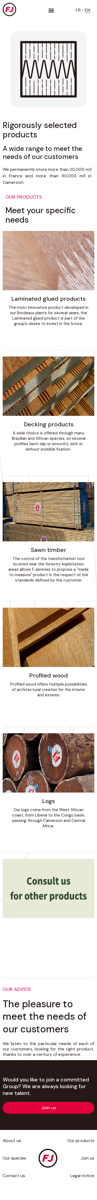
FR (78, 10)
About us (12, 1140)
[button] (51, 10)
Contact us (14, 1175)
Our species (14, 1158)
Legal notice (82, 1175)
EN (87, 10)
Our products (80, 1140)
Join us (87, 1158)
